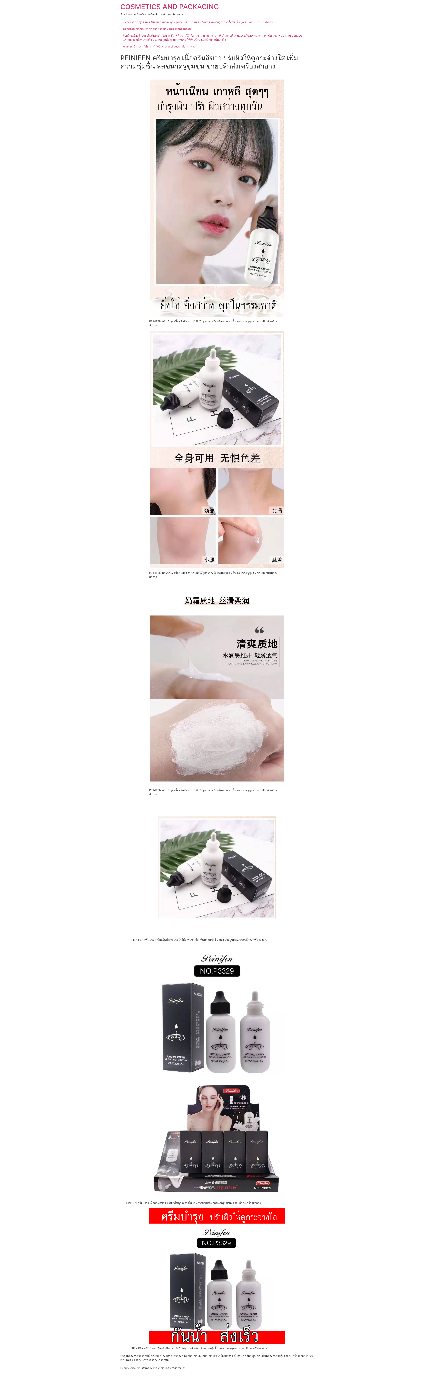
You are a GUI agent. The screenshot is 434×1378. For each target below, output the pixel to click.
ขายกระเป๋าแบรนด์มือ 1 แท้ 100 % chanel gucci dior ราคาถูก (160, 46)
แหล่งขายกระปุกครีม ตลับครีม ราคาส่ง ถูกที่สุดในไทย (155, 22)
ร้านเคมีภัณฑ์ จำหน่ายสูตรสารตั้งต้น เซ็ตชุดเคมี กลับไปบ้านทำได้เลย (232, 22)
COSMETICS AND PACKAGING (169, 7)
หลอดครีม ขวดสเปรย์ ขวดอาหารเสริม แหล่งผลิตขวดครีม (157, 29)
